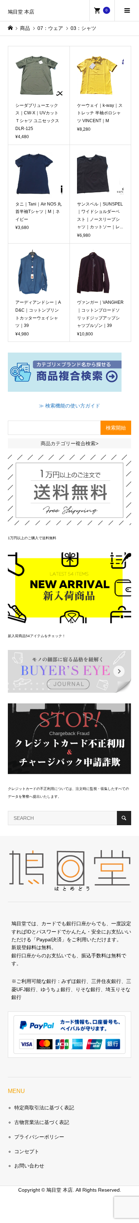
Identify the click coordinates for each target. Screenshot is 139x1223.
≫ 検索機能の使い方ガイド (69, 405)
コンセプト (26, 1151)
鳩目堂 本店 (21, 12)
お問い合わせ (29, 1166)
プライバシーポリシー (39, 1137)
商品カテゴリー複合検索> (69, 443)
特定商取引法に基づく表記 (44, 1107)
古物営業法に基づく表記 (41, 1122)
